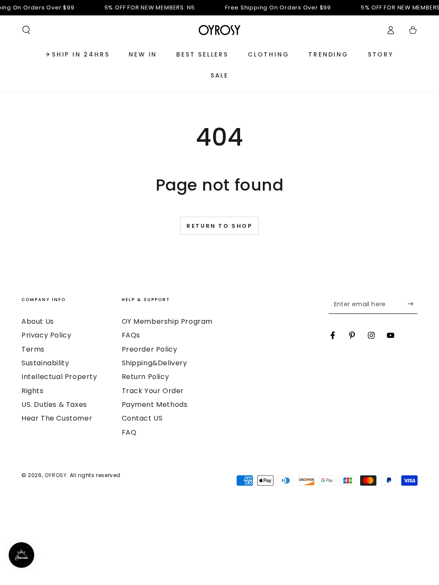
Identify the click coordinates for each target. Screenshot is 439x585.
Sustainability (45, 363)
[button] (26, 30)
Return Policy (145, 377)
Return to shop (219, 226)
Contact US (142, 418)
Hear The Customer (56, 418)
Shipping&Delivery (154, 363)
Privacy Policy (46, 335)
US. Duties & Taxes (54, 404)
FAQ (129, 432)
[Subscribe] (413, 304)
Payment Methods (155, 404)
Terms (33, 349)
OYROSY (56, 475)
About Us (37, 321)
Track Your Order (153, 391)
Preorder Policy (149, 349)
